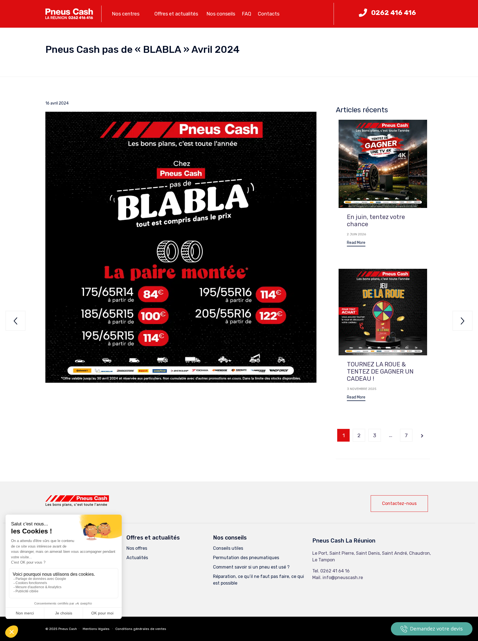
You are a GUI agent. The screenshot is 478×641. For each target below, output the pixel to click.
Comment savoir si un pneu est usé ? (251, 567)
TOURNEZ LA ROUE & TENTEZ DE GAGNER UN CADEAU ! (380, 371)
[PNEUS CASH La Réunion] (69, 13)
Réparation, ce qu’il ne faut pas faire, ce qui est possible (258, 580)
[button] (356, 243)
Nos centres (125, 14)
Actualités (137, 557)
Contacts (268, 14)
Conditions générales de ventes (140, 629)
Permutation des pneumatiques (246, 557)
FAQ (246, 14)
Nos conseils (220, 14)
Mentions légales (96, 629)
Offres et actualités (176, 14)
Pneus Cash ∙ (69, 629)
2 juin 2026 (356, 234)
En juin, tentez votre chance (376, 220)
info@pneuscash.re (343, 577)
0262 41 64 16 (335, 571)
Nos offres (136, 548)
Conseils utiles (228, 548)
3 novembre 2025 (361, 389)
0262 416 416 (393, 13)
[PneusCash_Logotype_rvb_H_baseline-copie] (77, 505)
